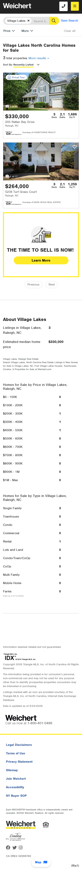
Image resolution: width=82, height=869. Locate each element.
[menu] (75, 6)
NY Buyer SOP (16, 796)
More (25, 31)
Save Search (69, 21)
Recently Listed (23, 64)
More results (37, 58)
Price (6, 31)
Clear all (69, 31)
